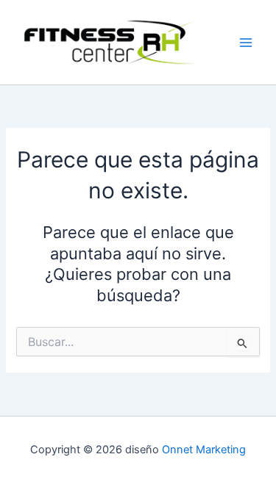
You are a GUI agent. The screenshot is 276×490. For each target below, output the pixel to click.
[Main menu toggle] (245, 42)
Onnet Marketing (204, 449)
